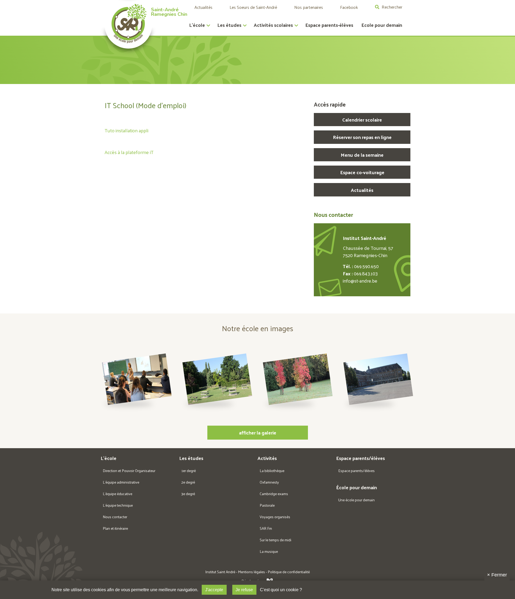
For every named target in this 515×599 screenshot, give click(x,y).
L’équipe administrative (121, 482)
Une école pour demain (356, 499)
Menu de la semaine (362, 154)
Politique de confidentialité (289, 571)
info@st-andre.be (360, 280)
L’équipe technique (118, 505)
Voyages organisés (275, 516)
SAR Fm (266, 528)
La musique (269, 551)
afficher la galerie (257, 432)
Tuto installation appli (126, 130)
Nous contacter (115, 516)
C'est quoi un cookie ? (281, 589)
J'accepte (214, 589)
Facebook (349, 7)
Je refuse (244, 589)
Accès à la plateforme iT (129, 152)
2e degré (188, 482)
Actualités (203, 7)
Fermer (497, 575)
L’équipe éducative (117, 493)
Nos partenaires (308, 7)
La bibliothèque (272, 470)
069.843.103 (366, 273)
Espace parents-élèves (329, 24)
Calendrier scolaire (362, 119)
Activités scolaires (273, 24)
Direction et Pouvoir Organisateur (129, 470)
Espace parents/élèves (356, 470)
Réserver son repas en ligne (362, 137)
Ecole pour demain (381, 24)
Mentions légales (251, 571)
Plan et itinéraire (115, 528)
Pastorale (267, 505)
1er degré (188, 470)
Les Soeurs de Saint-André (253, 7)
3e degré (188, 493)
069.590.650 (366, 266)
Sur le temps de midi (275, 539)
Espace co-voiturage (362, 172)
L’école (197, 24)
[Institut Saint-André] (128, 25)
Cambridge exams (274, 493)
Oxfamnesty (269, 482)
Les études (229, 24)
